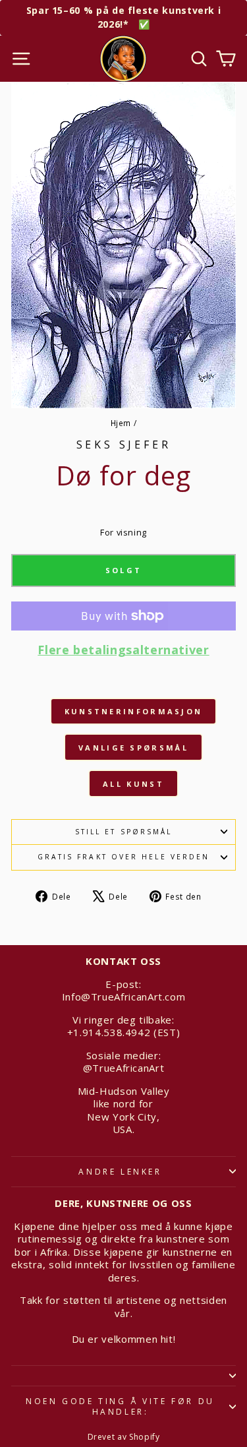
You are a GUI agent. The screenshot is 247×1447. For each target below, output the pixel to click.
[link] (123, 659)
